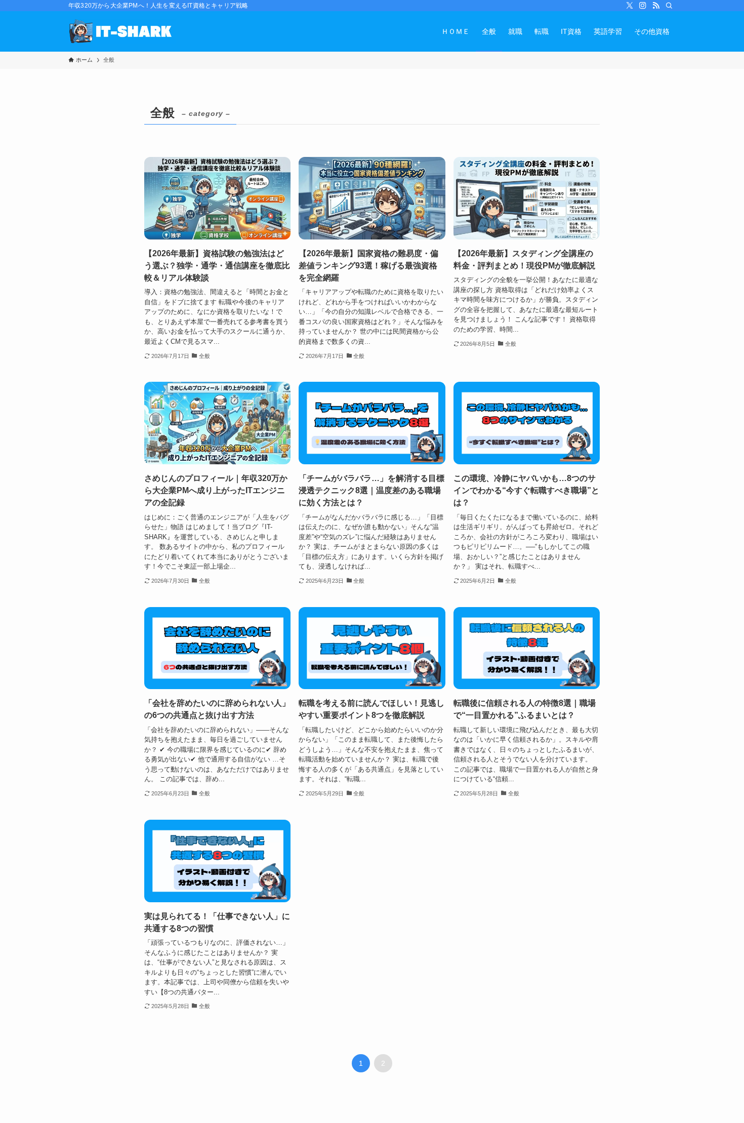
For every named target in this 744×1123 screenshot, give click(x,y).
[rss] (656, 5)
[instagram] (642, 5)
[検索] (669, 5)
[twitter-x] (629, 5)
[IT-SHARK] (122, 31)
